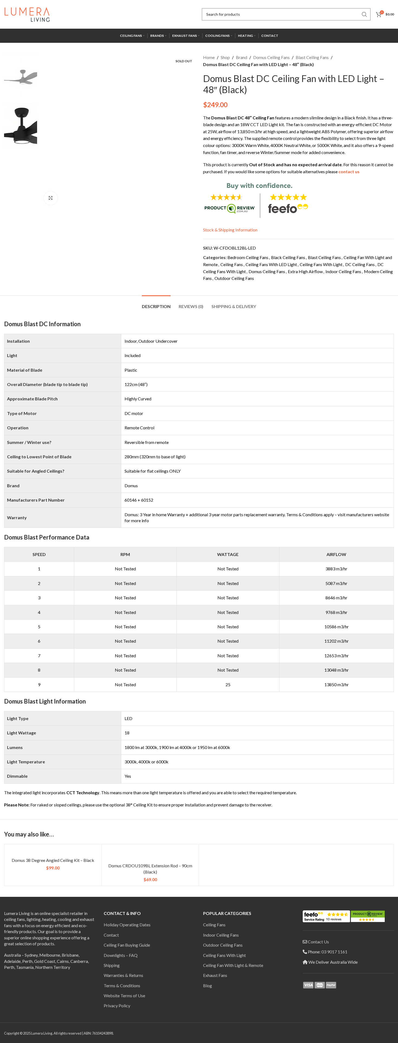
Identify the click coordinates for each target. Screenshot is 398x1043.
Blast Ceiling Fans (312, 57)
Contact (111, 934)
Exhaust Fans (215, 975)
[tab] (156, 303)
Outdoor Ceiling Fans (234, 278)
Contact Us (318, 941)
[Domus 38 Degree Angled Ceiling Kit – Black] (52, 851)
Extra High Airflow (305, 271)
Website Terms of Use (124, 995)
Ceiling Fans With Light (321, 264)
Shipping (112, 965)
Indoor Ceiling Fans (343, 271)
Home (209, 57)
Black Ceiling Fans (288, 257)
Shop (225, 57)
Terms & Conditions (122, 985)
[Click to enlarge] (50, 198)
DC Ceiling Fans (360, 264)
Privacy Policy (117, 1005)
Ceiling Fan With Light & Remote (233, 965)
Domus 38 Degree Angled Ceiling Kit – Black (53, 860)
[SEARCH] (364, 14)
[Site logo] (27, 13)
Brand (241, 57)
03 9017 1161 (334, 951)
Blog (207, 985)
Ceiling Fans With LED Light (271, 264)
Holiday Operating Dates (127, 924)
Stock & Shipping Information (230, 229)
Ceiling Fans (231, 264)
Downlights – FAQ (121, 955)
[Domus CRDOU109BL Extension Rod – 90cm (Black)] (150, 854)
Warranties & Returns (123, 975)
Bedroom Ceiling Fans (247, 257)
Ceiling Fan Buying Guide (127, 944)
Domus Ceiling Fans (271, 57)
